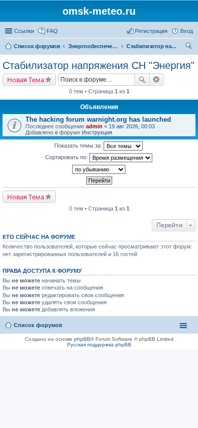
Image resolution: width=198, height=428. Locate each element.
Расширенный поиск (156, 80)
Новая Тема (25, 79)
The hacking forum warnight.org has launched (98, 119)
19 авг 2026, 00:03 (132, 126)
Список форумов (38, 325)
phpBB (82, 339)
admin (94, 126)
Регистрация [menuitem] (151, 31)
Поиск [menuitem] (190, 47)
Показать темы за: (79, 145)
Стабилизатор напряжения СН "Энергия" (98, 65)
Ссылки (24, 31)
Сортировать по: (67, 157)
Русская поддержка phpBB (99, 344)
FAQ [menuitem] (52, 31)
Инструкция (97, 132)
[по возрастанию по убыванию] (99, 169)
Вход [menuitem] (186, 31)
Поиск (142, 80)
